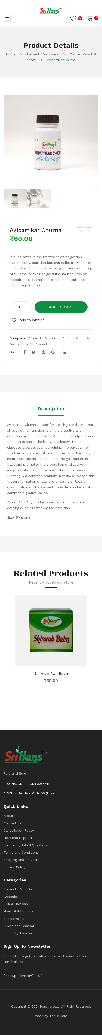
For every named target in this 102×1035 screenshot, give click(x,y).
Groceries (11, 896)
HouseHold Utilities (19, 911)
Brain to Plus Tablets (88, 231)
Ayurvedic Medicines (42, 54)
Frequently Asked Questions (26, 845)
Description (51, 408)
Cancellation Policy (19, 830)
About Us (11, 816)
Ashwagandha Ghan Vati (80, 231)
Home (10, 54)
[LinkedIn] (64, 352)
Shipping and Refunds (21, 860)
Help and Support (18, 838)
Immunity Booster (18, 933)
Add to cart (61, 307)
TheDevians (58, 1016)
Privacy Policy (14, 867)
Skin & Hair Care (16, 904)
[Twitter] (34, 352)
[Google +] (54, 352)
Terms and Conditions (21, 852)
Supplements (14, 918)
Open (7, 18)
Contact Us (12, 823)
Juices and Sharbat (19, 926)
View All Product (34, 344)
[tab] (51, 411)
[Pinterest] (43, 352)
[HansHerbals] (51, 9)
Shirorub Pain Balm (51, 673)
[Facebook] (24, 352)
